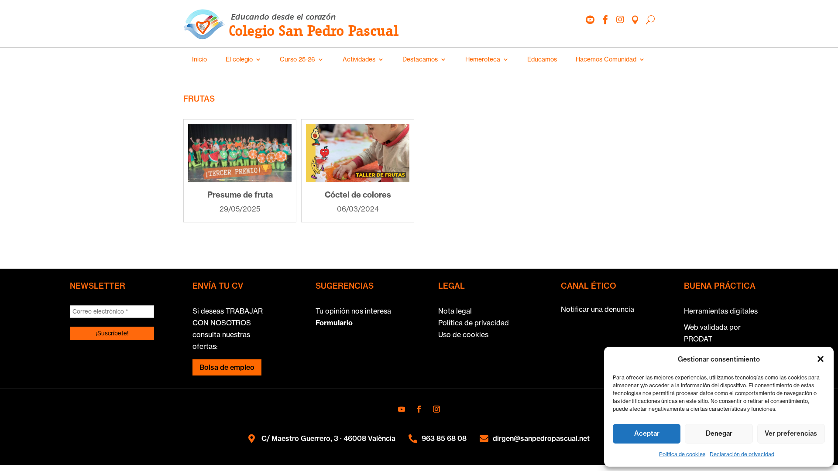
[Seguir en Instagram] (436, 409)
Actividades (359, 59)
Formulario (334, 322)
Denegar (719, 433)
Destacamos (420, 59)
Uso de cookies (463, 334)
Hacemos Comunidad (606, 59)
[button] (820, 359)
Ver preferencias (791, 433)
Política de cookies (682, 454)
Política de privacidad (473, 322)
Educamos (542, 59)
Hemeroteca (482, 59)
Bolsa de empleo (226, 367)
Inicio (199, 59)
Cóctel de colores (358, 195)
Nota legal (455, 311)
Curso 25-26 (297, 59)
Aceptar (646, 433)
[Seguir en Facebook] (419, 409)
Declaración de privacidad (742, 454)
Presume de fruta (240, 195)
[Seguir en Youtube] (402, 409)
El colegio (239, 59)
